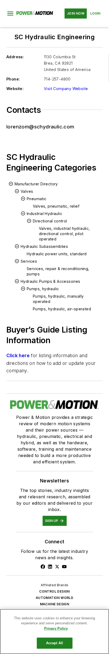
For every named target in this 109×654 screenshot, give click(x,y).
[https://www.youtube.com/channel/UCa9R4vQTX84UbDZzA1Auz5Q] (64, 566)
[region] (54, 631)
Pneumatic (37, 198)
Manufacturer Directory (36, 184)
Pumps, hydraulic (43, 288)
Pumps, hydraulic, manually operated (58, 299)
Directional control (50, 221)
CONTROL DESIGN (54, 591)
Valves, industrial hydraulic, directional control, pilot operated (64, 233)
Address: (15, 57)
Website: (15, 88)
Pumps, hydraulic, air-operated (62, 309)
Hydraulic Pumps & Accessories (50, 281)
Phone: (13, 79)
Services (29, 261)
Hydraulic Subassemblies (44, 246)
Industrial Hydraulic (44, 213)
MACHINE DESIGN (54, 604)
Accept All (54, 643)
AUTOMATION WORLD (54, 598)
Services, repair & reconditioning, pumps (58, 271)
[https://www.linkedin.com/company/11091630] (50, 566)
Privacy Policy (56, 628)
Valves (27, 191)
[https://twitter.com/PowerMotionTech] (57, 566)
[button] (10, 13)
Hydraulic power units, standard (57, 254)
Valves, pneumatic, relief (56, 206)
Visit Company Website (66, 88)
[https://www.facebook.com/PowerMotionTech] (43, 566)
